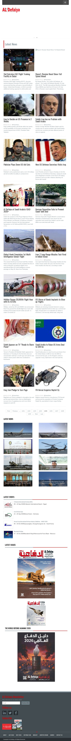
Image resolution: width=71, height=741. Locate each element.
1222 (28, 411)
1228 (62, 411)
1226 (50, 411)
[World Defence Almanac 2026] (36, 657)
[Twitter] (10, 713)
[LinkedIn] (4, 713)
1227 (56, 411)
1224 (40, 411)
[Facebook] (16, 713)
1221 (23, 411)
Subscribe (12, 725)
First (8, 411)
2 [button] (37, 38)
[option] (19, 23)
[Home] (11, 10)
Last (41, 414)
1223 (34, 411)
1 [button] (34, 38)
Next (36, 414)
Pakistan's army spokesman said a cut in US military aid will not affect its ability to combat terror (19, 172)
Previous (15, 411)
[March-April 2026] (36, 574)
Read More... (16, 79)
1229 (29, 414)
